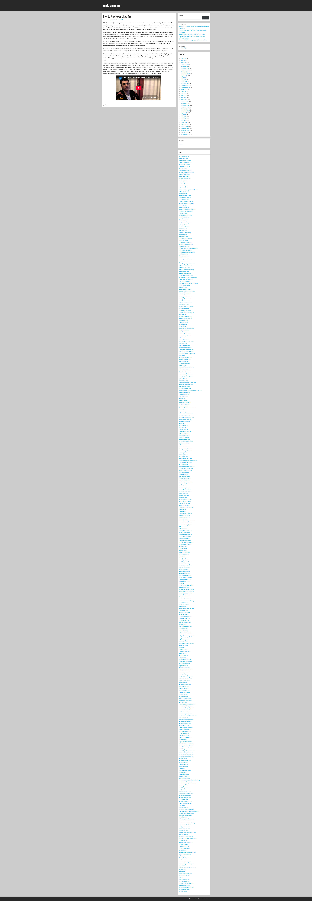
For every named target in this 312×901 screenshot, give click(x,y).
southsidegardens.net (184, 788)
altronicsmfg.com (183, 186)
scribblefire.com (183, 410)
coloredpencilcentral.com (185, 302)
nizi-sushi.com (183, 548)
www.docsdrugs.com (184, 735)
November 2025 (185, 70)
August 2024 (184, 89)
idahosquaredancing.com (185, 318)
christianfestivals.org (184, 564)
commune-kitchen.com (185, 491)
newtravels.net (183, 193)
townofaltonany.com (184, 581)
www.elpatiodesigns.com (185, 801)
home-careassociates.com (186, 414)
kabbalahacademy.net (185, 359)
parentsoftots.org (183, 675)
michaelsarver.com (184, 369)
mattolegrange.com (184, 560)
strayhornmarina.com (184, 476)
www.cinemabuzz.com (185, 770)
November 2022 (185, 130)
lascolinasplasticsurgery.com (186, 745)
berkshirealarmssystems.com (186, 328)
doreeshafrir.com (183, 519)
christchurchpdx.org (184, 488)
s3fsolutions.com (183, 287)
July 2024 (183, 91)
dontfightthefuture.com (185, 299)
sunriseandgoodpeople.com (186, 589)
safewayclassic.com (184, 199)
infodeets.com (183, 168)
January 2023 (184, 126)
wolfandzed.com (183, 766)
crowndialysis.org (183, 380)
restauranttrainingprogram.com (187, 382)
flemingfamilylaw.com (185, 858)
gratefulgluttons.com (184, 435)
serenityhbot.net (183, 696)
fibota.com (182, 805)
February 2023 (185, 124)
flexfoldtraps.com (183, 717)
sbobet (181, 145)
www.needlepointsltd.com (185, 741)
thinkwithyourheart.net (185, 310)
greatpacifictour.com (184, 612)
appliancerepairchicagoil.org (186, 203)
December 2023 (185, 105)
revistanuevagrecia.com (185, 513)
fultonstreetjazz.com (184, 256)
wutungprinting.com (184, 573)
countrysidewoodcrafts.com (186, 201)
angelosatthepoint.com (185, 632)
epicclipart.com (183, 225)
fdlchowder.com (183, 739)
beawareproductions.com (185, 523)
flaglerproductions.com (185, 478)
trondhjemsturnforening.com (186, 813)
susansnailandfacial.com (185, 700)
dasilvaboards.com (184, 472)
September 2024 (185, 87)
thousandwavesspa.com (185, 616)
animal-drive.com (183, 655)
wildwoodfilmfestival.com (185, 250)
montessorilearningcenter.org (187, 823)
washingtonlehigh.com (185, 760)
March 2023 (184, 122)
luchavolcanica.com (184, 604)
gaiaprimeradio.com (184, 552)
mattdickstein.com (184, 686)
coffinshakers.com (184, 528)
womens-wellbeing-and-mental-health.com (190, 390)
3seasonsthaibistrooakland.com (187, 408)
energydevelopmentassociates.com (188, 283)
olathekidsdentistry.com (185, 347)
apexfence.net (183, 891)
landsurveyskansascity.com (186, 727)
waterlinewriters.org (184, 671)
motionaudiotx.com (184, 875)
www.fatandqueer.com (185, 723)
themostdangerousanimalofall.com (188, 460)
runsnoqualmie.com (184, 733)
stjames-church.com (184, 515)
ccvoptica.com (183, 758)
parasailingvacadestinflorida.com (188, 838)
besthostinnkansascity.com (186, 883)
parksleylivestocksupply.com (186, 417)
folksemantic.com (183, 322)
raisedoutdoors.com (184, 308)
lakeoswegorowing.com (185, 862)
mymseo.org (182, 869)
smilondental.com (183, 361)
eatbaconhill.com (183, 188)
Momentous (207, 899)
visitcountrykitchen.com (185, 565)
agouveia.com (182, 866)
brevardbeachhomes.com (185, 289)
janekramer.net (111, 5)
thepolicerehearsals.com (185, 462)
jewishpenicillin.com (184, 386)
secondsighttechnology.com (186, 367)
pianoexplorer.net (183, 786)
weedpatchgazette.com (185, 336)
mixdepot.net (182, 772)
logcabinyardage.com (184, 680)
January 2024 (184, 103)
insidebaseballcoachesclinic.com (187, 832)
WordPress (198, 899)
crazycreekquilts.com (184, 484)
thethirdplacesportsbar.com (186, 793)
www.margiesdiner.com (185, 737)
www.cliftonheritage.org (185, 747)
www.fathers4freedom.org (185, 706)
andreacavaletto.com (184, 415)
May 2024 (183, 95)
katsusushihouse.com (184, 503)
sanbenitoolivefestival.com (186, 441)
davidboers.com (183, 682)
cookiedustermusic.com (185, 599)
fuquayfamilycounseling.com (186, 864)
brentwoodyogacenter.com (186, 753)
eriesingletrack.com (184, 340)
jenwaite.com (182, 850)
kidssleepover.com (184, 191)
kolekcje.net (182, 398)
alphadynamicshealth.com (186, 842)
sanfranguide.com (184, 453)
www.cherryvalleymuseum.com (187, 264)
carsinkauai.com (183, 834)
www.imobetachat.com (185, 684)
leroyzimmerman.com (185, 854)
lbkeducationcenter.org (185, 402)
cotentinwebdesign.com (185, 265)
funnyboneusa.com (184, 597)
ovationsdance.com (184, 394)
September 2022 (185, 134)
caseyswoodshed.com (184, 638)
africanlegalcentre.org (185, 501)
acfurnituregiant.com (184, 176)
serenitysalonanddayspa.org (186, 172)
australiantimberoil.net (185, 273)
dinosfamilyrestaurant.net (186, 275)
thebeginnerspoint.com (185, 449)
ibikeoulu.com (182, 527)
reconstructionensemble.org (186, 601)
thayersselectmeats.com (185, 661)
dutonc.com (182, 556)
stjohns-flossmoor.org (184, 595)
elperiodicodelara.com (185, 160)
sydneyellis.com (183, 378)
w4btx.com (182, 355)
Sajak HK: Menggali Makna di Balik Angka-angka (192, 34)
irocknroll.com (182, 314)
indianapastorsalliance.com (186, 634)
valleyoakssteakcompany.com (187, 636)
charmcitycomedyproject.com (187, 521)
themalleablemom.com (185, 536)
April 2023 (183, 120)
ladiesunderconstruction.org (186, 269)
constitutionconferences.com (186, 643)
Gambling (107, 105)
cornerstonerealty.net (184, 778)
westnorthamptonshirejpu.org (187, 252)
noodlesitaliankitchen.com (186, 211)
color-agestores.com (184, 421)
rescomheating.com (184, 879)
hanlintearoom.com (184, 846)
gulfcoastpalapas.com (184, 667)
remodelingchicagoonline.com (187, 751)
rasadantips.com (183, 182)
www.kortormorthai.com (185, 721)
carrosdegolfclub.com (184, 281)
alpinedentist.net (183, 236)
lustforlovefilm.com (184, 495)
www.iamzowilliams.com (185, 782)
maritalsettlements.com (185, 575)
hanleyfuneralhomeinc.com (186, 349)
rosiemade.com (183, 343)
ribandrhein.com (183, 396)
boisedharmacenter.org (185, 419)
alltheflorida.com (183, 830)
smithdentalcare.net (184, 885)
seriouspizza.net (183, 649)
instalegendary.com (184, 207)
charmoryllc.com (183, 454)
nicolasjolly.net (183, 497)
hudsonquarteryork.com (185, 803)
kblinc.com (182, 338)
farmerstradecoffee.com (185, 678)
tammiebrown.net (183, 554)
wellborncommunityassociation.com (188, 248)
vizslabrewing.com (184, 330)
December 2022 (185, 128)
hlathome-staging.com (185, 373)
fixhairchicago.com (184, 640)
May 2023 (183, 118)
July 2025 (183, 78)
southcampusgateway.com (186, 244)
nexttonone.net (183, 694)
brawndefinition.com (184, 480)
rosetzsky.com (182, 509)
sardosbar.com (183, 324)
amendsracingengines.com (186, 719)
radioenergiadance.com (185, 238)
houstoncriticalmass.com (185, 458)
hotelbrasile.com (183, 254)
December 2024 (185, 83)
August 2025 (184, 76)
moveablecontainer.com (185, 260)
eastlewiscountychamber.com (187, 466)
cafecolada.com (183, 445)
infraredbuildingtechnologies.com (188, 277)
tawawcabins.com (183, 320)
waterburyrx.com (183, 628)
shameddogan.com (184, 673)
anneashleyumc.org (184, 725)
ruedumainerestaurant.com (186, 507)
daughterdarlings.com (184, 166)
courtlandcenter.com (184, 618)
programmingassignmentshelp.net (188, 190)
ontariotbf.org (182, 205)
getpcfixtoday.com (184, 219)
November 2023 (185, 107)
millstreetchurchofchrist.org (186, 836)
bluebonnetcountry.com (185, 223)
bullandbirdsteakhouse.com (186, 743)
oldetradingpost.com (184, 267)
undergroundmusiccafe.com (186, 887)
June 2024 (183, 93)
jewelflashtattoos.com (184, 217)
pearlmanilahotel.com (185, 227)
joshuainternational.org (185, 698)
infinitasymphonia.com (185, 499)
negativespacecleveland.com (186, 585)
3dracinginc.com (183, 456)
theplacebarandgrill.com (185, 626)
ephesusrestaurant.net (185, 795)
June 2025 (183, 80)
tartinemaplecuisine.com (185, 544)
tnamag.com (182, 657)
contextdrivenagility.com (185, 525)
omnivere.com (183, 180)
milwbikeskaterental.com (185, 577)
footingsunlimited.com (185, 731)
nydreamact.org (183, 213)
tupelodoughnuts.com (184, 345)
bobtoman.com (183, 230)
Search (181, 15)
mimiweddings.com (184, 881)
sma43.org (182, 749)
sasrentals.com (183, 365)
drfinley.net (182, 856)
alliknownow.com (183, 464)
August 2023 (184, 113)
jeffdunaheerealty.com (185, 712)
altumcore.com (183, 653)
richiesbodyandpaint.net (185, 162)
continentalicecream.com (186, 482)
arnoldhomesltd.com (184, 301)
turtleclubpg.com (183, 610)
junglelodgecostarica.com (185, 562)
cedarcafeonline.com (184, 174)
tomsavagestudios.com (185, 388)
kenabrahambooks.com (185, 490)
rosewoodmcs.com (184, 774)
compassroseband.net (185, 651)
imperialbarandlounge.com (186, 306)
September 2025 (185, 74)
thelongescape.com (184, 558)
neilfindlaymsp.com (184, 620)
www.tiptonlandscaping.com (186, 754)
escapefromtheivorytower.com (187, 291)
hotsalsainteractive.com (185, 170)
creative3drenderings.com (186, 677)
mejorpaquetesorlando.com (186, 351)
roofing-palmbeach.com (185, 297)
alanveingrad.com (183, 569)
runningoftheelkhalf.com (185, 710)
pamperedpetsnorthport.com (186, 341)
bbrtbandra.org (183, 221)
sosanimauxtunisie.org (185, 232)
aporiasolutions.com (184, 663)
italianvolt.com (183, 326)
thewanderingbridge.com (185, 534)
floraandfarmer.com (184, 285)
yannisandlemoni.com (185, 334)
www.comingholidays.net (185, 451)
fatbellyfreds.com (183, 799)
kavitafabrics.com (183, 603)
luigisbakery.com (183, 762)
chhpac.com (182, 871)
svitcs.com (181, 647)
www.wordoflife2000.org (185, 316)
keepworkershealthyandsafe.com (187, 209)
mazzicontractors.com (185, 791)
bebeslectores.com (184, 271)
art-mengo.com (183, 550)
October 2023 (184, 109)
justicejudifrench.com (184, 532)
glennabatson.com (184, 474)
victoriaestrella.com (184, 614)
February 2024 (184, 101)
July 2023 (183, 115)
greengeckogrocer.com (185, 371)
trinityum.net (182, 790)
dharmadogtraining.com (185, 873)
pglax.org (181, 583)
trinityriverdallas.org (184, 404)
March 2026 (184, 62)
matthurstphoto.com (184, 828)
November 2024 (185, 85)
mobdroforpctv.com (184, 437)
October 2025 (184, 72)
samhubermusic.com (184, 889)
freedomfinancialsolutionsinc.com (188, 715)
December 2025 (185, 68)
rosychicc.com (182, 427)
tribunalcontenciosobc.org (186, 468)
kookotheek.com (183, 240)
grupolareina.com (183, 262)
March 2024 (184, 99)
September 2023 (185, 111)
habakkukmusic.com (184, 692)
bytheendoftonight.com (185, 431)
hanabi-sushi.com (183, 764)
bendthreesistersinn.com (185, 593)
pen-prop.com (183, 702)
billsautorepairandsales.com (186, 819)
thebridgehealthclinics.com (186, 669)
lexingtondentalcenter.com (186, 377)
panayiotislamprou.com (185, 242)
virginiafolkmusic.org (184, 392)
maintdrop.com (183, 228)
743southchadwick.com (185, 293)
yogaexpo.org (182, 412)
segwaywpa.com (183, 665)
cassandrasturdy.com (184, 439)
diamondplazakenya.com (185, 815)
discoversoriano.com (184, 447)
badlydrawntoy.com (184, 688)
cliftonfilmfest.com (184, 304)
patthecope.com (183, 645)
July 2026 (183, 58)
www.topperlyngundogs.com (186, 708)
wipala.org (181, 423)
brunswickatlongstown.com (186, 542)
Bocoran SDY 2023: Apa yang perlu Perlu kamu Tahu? (193, 40)
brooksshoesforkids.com (185, 659)
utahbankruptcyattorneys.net (186, 312)
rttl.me (180, 877)
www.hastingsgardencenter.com (187, 784)
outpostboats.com (183, 429)
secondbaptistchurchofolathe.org (187, 867)
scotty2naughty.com (184, 517)
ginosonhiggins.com (184, 571)
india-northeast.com (184, 295)
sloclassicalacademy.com (185, 470)
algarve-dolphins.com (184, 567)
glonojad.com (182, 511)
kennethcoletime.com (185, 538)
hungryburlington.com (185, 540)
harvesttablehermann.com (186, 279)
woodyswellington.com (185, 797)
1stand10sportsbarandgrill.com (187, 353)
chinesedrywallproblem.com (186, 591)
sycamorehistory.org (184, 776)
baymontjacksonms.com (185, 579)
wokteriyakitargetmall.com (186, 375)
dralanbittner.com (183, 332)
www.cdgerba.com (183, 807)
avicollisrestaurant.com (185, 622)
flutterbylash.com (183, 844)
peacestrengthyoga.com (185, 714)
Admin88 (120, 19)
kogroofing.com (183, 234)
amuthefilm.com (183, 493)
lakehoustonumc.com (184, 690)
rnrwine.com (182, 860)
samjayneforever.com (184, 827)
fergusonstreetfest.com (185, 825)
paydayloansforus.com (185, 195)
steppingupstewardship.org (186, 756)
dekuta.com (182, 768)
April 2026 (183, 60)
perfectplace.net (183, 406)
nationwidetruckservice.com (186, 608)
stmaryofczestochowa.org (185, 530)
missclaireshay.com (184, 156)
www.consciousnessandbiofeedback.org (189, 780)
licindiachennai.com (184, 164)
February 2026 (185, 64)
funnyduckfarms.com (184, 848)
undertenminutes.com (185, 178)
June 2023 (183, 117)
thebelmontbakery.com (185, 197)
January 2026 (184, 66)
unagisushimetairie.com (185, 215)
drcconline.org (183, 624)
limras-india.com (183, 158)
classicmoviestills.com (184, 443)
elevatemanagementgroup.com (187, 852)
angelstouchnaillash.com (185, 357)
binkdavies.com (183, 486)
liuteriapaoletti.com (184, 587)
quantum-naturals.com (185, 821)
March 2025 (184, 81)
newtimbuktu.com (183, 184)
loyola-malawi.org (183, 425)
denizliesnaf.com (183, 641)
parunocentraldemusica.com (186, 809)
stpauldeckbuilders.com (185, 729)
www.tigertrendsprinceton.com (187, 704)
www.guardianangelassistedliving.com (189, 811)
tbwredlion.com (183, 817)
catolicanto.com (183, 400)
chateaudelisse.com (184, 246)
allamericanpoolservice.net (186, 384)
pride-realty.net (183, 840)
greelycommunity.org (184, 505)
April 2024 (183, 97)
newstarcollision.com (184, 363)
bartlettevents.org (183, 258)
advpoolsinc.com (183, 630)
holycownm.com (183, 606)
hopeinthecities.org (184, 433)
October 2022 (184, 132)
